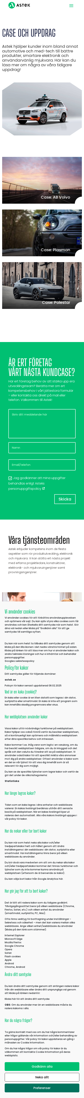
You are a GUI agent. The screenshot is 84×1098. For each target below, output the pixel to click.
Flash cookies (13, 956)
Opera (8, 949)
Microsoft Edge (13, 939)
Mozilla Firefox (13, 942)
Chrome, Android (15, 967)
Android (9, 963)
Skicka (65, 499)
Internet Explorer (14, 935)
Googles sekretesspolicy (19, 661)
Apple (8, 960)
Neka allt (42, 1077)
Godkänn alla (42, 1066)
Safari (8, 953)
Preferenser (42, 1088)
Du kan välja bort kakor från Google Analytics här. (34, 879)
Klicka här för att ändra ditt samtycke (27, 999)
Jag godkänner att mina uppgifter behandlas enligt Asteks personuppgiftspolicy (36, 483)
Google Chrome (14, 946)
